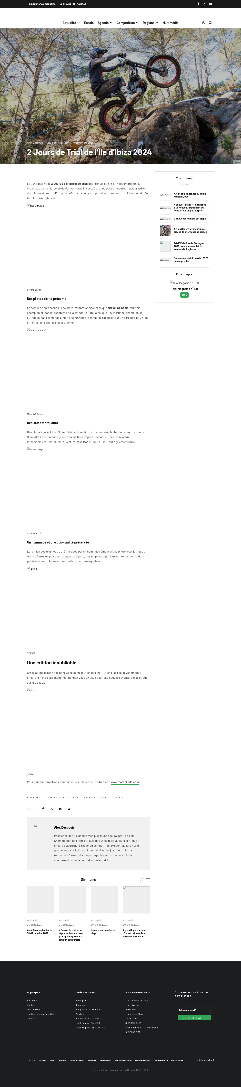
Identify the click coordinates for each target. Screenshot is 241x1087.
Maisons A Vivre (177, 1060)
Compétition (126, 23)
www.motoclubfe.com (125, 782)
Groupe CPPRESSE (138, 1069)
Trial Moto (64, 142)
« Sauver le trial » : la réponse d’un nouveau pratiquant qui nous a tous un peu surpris (71, 935)
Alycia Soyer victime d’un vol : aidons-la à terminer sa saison (134, 933)
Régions (148, 23)
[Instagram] (204, 4)
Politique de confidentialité (42, 1014)
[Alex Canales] (40, 899)
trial (121, 797)
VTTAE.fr (32, 1060)
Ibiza (107, 797)
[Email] (69, 808)
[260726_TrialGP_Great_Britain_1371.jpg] (136, 899)
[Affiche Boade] (165, 259)
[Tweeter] (51, 808)
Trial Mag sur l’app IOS (88, 1023)
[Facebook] (198, 4)
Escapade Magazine (161, 1060)
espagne (91, 797)
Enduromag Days (134, 1014)
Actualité (69, 23)
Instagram (81, 1000)
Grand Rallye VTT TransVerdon (141, 1027)
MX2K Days (131, 1018)
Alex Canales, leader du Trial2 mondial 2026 (39, 932)
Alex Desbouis (35, 142)
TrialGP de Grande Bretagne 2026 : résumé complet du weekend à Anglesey (189, 246)
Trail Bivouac (132, 1005)
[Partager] (43, 808)
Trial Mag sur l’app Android (90, 1027)
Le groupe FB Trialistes (73, 3)
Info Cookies (33, 1009)
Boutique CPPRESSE (142, 1060)
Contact (31, 1005)
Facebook (81, 1005)
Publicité (32, 1018)
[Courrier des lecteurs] (72, 899)
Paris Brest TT (133, 1009)
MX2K (52, 1060)
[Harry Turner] (165, 246)
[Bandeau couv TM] (104, 899)
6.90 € (184, 295)
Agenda (103, 23)
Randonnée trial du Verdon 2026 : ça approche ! (191, 259)
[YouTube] (210, 4)
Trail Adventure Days (136, 1000)
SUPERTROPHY (133, 1023)
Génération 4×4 (105, 1060)
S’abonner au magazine (42, 3)
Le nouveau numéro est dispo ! (103, 932)
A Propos (32, 1000)
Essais (89, 23)
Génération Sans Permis (123, 1060)
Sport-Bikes (92, 1060)
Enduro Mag (62, 1060)
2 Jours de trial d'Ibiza (62, 797)
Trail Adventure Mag (77, 1060)
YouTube (80, 1014)
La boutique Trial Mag (87, 1018)
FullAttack (42, 1060)
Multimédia (170, 23)
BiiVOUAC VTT (132, 1032)
